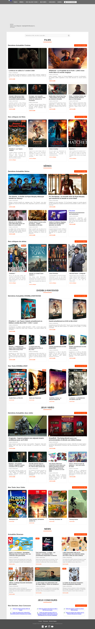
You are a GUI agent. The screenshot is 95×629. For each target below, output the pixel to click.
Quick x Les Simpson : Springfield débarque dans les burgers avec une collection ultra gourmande (20, 554)
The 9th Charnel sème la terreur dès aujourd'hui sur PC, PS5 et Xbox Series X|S (37, 465)
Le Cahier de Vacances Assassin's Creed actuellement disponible (73, 583)
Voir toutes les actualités (80, 45)
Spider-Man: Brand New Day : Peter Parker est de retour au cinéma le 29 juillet (57, 97)
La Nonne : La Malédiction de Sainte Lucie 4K (77, 398)
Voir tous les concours (81, 605)
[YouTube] (52, 627)
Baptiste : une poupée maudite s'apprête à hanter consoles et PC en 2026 (17, 465)
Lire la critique (12, 159)
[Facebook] (43, 627)
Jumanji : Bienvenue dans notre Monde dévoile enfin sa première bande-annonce (17, 97)
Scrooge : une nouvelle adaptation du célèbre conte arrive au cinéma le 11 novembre (37, 98)
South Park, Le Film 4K (16, 398)
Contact (40, 621)
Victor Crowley (53, 149)
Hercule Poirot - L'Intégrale (77, 273)
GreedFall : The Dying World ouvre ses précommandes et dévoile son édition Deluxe (65, 439)
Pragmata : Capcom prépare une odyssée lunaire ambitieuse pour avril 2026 (26, 439)
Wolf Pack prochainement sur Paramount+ (76, 213)
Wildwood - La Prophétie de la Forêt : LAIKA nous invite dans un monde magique (66, 71)
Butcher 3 (72, 149)
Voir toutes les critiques (81, 116)
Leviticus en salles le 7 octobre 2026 (22, 70)
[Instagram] (49, 627)
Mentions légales (53, 621)
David (31, 149)
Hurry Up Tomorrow (35, 398)
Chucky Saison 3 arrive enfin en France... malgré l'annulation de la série (37, 223)
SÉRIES (21, 2)
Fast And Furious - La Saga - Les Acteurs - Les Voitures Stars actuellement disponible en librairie (46, 554)
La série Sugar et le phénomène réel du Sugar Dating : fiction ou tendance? (47, 583)
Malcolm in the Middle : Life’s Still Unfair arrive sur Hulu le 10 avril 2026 (17, 223)
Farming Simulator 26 (55, 519)
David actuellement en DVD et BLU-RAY (63, 321)
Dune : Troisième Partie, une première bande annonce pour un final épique (77, 97)
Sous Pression (53, 273)
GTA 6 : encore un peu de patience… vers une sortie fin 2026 (77, 465)
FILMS (15, 2)
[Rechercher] (68, 35)
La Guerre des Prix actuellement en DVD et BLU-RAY (36, 348)
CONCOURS (52, 2)
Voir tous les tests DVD (81, 366)
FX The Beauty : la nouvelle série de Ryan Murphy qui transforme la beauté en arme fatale (66, 197)
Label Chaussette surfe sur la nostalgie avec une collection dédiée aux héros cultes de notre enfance (73, 554)
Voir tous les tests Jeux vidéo (79, 487)
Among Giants (73, 519)
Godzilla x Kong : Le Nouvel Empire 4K (55, 398)
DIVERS (60, 2)
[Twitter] (46, 627)
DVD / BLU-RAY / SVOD (32, 2)
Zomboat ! (12, 273)
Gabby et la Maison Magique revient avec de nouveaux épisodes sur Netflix (57, 223)
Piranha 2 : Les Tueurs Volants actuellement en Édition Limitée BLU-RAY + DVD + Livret (25, 322)
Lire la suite (12, 79)
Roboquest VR (13, 519)
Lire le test (11, 400)
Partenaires (45, 621)
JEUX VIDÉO (43, 2)
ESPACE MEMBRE (71, 2)
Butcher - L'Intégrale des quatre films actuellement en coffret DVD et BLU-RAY (17, 348)
